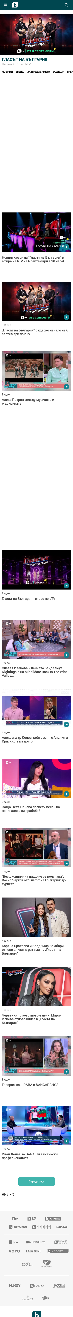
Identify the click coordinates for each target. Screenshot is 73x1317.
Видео (20, 71)
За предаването (38, 71)
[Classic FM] (28, 1297)
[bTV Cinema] (53, 1219)
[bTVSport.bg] (55, 1251)
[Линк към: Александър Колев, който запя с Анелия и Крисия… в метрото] (36, 723)
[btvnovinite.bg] (35, 1242)
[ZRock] (46, 1298)
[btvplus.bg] (12, 1242)
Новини (7, 71)
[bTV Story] (39, 1227)
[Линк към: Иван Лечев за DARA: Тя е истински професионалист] (36, 1139)
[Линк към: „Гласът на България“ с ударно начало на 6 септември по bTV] (36, 315)
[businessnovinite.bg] (59, 1242)
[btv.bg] (15, 1219)
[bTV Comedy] (31, 1219)
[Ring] (60, 1227)
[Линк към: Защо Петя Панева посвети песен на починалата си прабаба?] (36, 792)
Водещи (58, 71)
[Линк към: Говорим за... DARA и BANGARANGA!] (36, 1070)
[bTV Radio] (36, 1286)
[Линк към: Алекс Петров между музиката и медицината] (36, 385)
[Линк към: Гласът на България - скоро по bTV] (36, 584)
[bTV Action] (16, 1227)
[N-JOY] (14, 1286)
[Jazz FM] (58, 1286)
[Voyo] (13, 1251)
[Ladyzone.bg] (32, 1251)
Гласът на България (24, 59)
